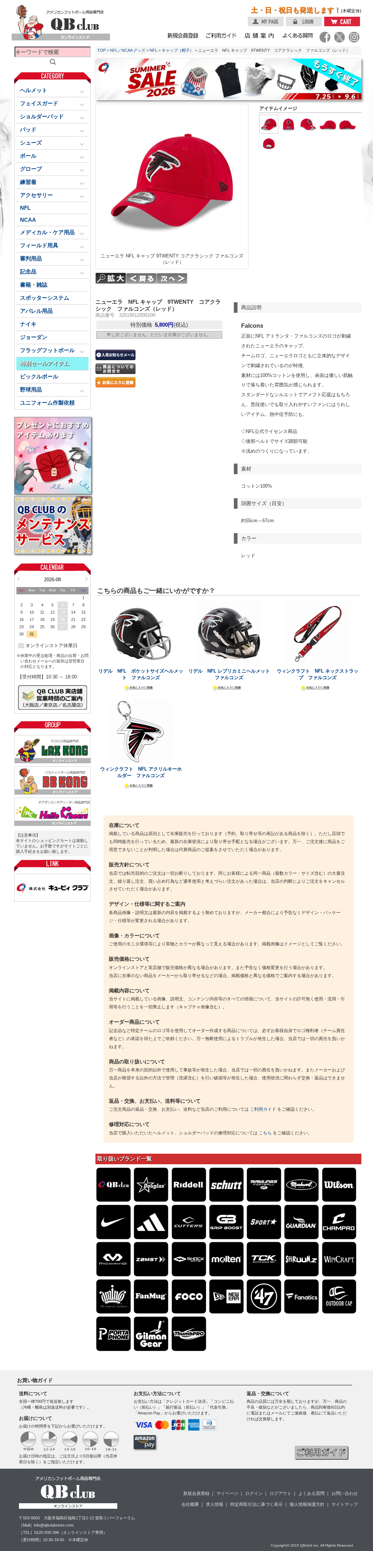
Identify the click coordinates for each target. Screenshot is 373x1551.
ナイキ (28, 324)
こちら (265, 1132)
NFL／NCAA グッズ (127, 50)
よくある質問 (311, 1493)
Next (86, 578)
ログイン (254, 1493)
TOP (101, 50)
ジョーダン (33, 337)
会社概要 (190, 1504)
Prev (18, 578)
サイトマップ (344, 1504)
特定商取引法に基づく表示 (256, 1504)
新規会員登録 (196, 1493)
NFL (25, 208)
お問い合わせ (344, 1493)
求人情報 (214, 1504)
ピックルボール (39, 376)
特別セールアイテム (44, 363)
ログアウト (280, 1493)
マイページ (227, 1493)
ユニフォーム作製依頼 (47, 403)
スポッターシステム (44, 298)
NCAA (28, 220)
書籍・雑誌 (33, 285)
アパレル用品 (36, 311)
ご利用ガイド (263, 1109)
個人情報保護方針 (307, 1504)
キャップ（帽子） (178, 50)
